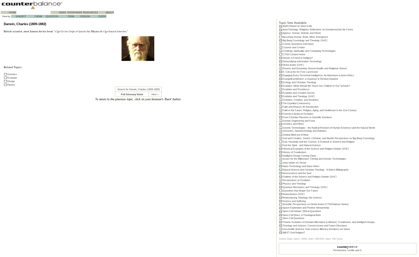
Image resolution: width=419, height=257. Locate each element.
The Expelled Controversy (296, 103)
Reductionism (290, 194)
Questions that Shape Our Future (300, 190)
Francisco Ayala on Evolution (298, 113)
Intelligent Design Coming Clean (299, 155)
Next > (154, 94)
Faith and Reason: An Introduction (300, 106)
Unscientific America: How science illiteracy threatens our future (316, 229)
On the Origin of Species (74, 31)
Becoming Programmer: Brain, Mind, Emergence (305, 37)
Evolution (12, 77)
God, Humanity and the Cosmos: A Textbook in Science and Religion (319, 141)
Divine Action (289, 65)
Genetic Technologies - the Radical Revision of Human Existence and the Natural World (329, 127)
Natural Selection (117, 31)
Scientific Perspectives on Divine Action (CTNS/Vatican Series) (316, 204)
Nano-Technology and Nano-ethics (301, 166)
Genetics (12, 74)
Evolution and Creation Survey (299, 92)
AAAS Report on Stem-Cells (297, 26)
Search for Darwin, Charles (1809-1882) (138, 89)
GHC (324, 40)
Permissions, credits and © (347, 250)
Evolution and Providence (296, 89)
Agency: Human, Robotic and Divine (302, 33)
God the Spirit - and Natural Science (302, 145)
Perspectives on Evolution (296, 180)
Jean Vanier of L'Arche (294, 162)
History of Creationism (294, 152)
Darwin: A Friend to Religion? (298, 58)
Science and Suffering (294, 201)
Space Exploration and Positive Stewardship (306, 207)
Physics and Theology (294, 183)
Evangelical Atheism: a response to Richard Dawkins (310, 79)
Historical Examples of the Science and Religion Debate (312, 148)
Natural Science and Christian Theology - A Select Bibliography (316, 169)
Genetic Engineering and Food (299, 120)
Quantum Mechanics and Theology (301, 187)
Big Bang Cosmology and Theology (301, 40)
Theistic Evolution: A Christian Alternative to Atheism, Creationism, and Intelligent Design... (329, 222)
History (11, 84)
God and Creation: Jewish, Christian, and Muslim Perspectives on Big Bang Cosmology (329, 138)
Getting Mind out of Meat (295, 134)
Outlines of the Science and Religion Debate (306, 176)
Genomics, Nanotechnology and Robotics (305, 130)
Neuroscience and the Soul (297, 173)
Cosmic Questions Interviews (298, 44)
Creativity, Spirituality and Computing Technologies (309, 51)
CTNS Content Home (294, 54)
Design (11, 81)
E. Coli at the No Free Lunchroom (300, 72)
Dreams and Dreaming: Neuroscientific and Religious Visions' (315, 68)
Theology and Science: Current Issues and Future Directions (315, 225)
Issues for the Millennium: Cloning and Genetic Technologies (314, 158)
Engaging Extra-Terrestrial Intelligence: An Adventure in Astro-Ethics (318, 75)
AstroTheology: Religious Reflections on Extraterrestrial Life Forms (318, 29)
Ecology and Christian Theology (299, 82)
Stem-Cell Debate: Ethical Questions (302, 211)
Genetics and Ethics (293, 123)
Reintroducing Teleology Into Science (302, 197)
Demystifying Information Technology (302, 61)
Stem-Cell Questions (293, 218)
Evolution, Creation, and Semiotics (301, 99)
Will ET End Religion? (294, 232)
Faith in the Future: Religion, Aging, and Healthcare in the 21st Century (320, 110)
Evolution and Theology (295, 96)
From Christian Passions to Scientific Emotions (307, 117)
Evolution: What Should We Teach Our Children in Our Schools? (316, 86)
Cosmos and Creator (294, 47)
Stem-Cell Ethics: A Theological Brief (302, 215)
